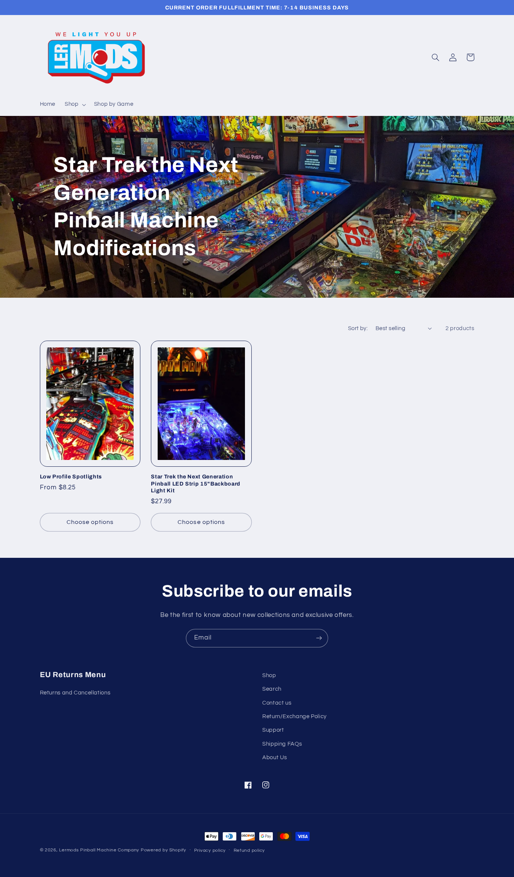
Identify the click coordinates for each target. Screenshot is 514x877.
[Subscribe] (319, 638)
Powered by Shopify (163, 850)
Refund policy (249, 850)
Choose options (90, 522)
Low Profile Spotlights (71, 477)
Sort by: (358, 328)
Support (273, 730)
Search (271, 689)
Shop (269, 675)
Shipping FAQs (282, 744)
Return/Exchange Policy (294, 716)
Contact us (276, 703)
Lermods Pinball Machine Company (99, 850)
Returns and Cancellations (75, 693)
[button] (74, 104)
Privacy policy (210, 850)
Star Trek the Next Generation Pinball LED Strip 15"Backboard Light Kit (195, 483)
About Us (274, 757)
